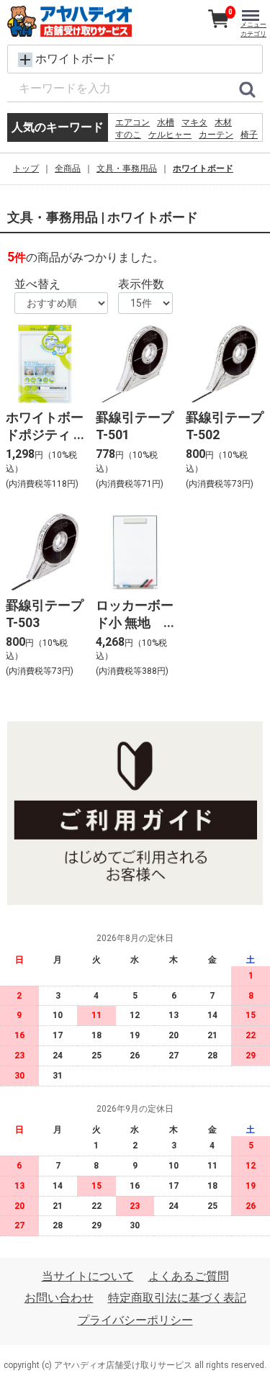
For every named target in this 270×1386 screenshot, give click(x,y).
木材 (223, 122)
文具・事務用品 (126, 168)
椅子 (249, 135)
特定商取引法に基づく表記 (177, 1298)
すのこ (128, 135)
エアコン (132, 122)
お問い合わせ (59, 1298)
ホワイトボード (203, 168)
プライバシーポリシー (135, 1320)
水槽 (165, 122)
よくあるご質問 (188, 1276)
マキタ (194, 122)
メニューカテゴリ (253, 29)
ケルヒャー (170, 135)
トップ (26, 168)
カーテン (216, 135)
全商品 (68, 168)
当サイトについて (88, 1276)
